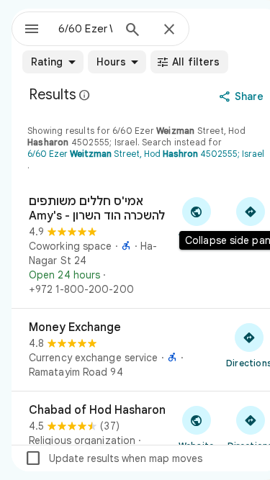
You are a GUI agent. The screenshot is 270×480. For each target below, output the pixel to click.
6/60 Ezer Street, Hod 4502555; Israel (145, 153)
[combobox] (85, 28)
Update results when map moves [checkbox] (113, 458)
